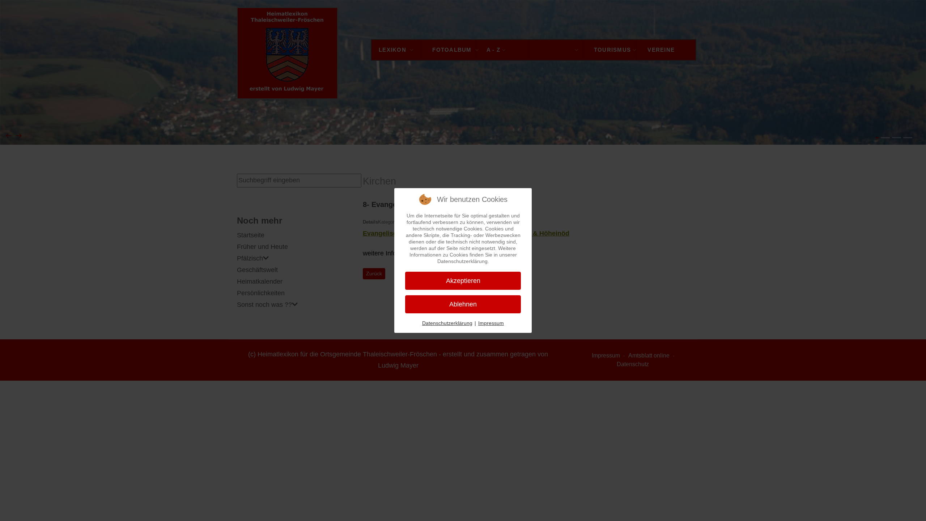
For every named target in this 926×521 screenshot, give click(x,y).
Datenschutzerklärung (447, 323)
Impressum (491, 323)
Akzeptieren (463, 280)
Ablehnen (463, 304)
